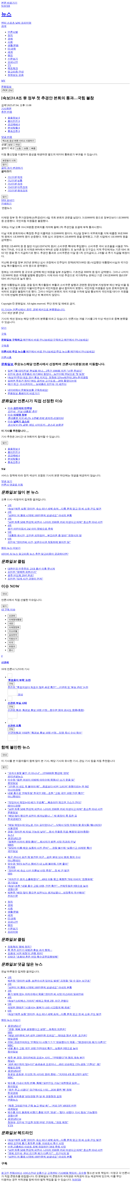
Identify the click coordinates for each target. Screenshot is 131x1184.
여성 (18, 144)
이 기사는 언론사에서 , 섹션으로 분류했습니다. (33, 309)
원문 (6, 108)
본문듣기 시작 (9, 160)
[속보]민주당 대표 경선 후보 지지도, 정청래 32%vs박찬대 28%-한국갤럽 (48, 377)
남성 (10, 144)
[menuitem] (69, 118)
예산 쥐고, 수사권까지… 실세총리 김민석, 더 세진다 (37, 384)
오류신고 (41, 1173)
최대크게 (22, 190)
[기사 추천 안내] (27, 431)
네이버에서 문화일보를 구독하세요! (28, 390)
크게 (19, 183)
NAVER (76, 1179)
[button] (14, 117)
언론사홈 (6, 357)
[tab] (13, 32)
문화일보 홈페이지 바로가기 (24, 393)
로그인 (5, 1173)
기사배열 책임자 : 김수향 (72, 1173)
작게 (19, 177)
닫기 (3, 328)
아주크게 (22, 187)
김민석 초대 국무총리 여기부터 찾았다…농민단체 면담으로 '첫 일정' (46, 374)
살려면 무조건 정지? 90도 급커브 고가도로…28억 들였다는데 (42, 380)
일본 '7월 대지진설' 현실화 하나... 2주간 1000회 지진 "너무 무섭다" (45, 370)
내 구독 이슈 (8, 609)
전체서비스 (16, 1173)
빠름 (33, 148)
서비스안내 (29, 1173)
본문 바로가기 (9, 2)
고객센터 (52, 1173)
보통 (26, 148)
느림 (19, 148)
